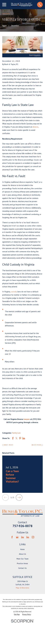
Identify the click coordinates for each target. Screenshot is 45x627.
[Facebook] (12, 537)
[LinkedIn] (22, 537)
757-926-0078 (22, 526)
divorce (35, 127)
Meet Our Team (22, 559)
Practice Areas (22, 563)
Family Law (16, 433)
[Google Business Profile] (17, 537)
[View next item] (19, 497)
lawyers (27, 419)
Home (22, 549)
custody (14, 292)
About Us (22, 554)
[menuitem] (17, 614)
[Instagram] (33, 537)
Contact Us (22, 568)
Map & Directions (22, 588)
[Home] (21, 4)
